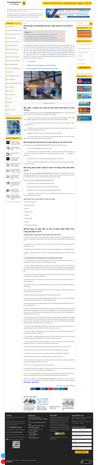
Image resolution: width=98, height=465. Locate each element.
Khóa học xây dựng (56, 3)
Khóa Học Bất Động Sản (12, 64)
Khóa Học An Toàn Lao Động (13, 60)
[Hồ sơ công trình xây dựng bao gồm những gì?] (68, 402)
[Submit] (91, 23)
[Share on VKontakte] (55, 389)
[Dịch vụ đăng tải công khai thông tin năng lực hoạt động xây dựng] (30, 402)
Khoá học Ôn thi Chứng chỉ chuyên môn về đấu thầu (15, 190)
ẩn (30, 32)
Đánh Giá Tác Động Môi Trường (13, 83)
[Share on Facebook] (32, 389)
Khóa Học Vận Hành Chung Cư (13, 68)
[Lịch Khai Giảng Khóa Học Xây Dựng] (84, 34)
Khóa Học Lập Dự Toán (11, 53)
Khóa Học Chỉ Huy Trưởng (12, 49)
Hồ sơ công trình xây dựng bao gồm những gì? (68, 408)
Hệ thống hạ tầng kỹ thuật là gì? (55, 407)
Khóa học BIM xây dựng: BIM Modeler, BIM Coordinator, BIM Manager (16, 196)
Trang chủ (46, 3)
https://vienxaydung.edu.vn (17, 432)
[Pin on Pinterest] (50, 389)
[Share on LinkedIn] (60, 389)
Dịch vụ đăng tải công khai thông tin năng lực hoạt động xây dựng (16, 184)
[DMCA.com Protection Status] (60, 434)
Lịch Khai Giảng (10, 26)
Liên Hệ (86, 3)
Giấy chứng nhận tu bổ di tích (13, 75)
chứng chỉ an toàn (56, 56)
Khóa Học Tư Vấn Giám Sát (13, 41)
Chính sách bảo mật (34, 437)
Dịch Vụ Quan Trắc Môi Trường (36, 425)
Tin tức (80, 3)
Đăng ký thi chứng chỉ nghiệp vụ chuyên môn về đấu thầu (16, 165)
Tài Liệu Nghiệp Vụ (33, 434)
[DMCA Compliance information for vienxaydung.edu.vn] (86, 461)
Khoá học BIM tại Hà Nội (15, 153)
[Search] (90, 3)
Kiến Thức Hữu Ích (10, 109)
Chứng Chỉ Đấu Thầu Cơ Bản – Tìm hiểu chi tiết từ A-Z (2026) (16, 171)
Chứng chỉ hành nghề (70, 3)
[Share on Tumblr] (65, 389)
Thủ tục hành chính (10, 94)
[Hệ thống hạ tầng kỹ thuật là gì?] (55, 402)
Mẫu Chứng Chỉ (10, 91)
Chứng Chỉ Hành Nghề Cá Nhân (13, 30)
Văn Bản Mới (9, 102)
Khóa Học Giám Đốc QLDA (12, 56)
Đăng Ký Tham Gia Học (35, 417)
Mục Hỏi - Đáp (32, 432)
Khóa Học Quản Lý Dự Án (12, 45)
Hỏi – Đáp (8, 98)
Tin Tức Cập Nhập (33, 431)
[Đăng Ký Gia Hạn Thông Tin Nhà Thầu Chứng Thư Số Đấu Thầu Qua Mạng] (42, 402)
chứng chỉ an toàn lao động (56, 52)
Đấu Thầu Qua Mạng (34, 427)
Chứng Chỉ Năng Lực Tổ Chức (13, 34)
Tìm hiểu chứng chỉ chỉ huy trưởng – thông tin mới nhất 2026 (15, 177)
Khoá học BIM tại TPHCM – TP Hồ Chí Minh (16, 148)
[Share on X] (37, 389)
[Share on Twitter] (42, 389)
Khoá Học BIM (9, 72)
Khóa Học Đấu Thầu (11, 38)
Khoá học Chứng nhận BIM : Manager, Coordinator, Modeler (15, 143)
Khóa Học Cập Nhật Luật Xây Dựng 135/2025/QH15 (15, 159)
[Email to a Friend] (46, 389)
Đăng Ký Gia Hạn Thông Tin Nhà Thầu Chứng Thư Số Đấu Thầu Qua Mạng (42, 408)
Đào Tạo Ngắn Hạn (10, 79)
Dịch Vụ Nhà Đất (10, 87)
